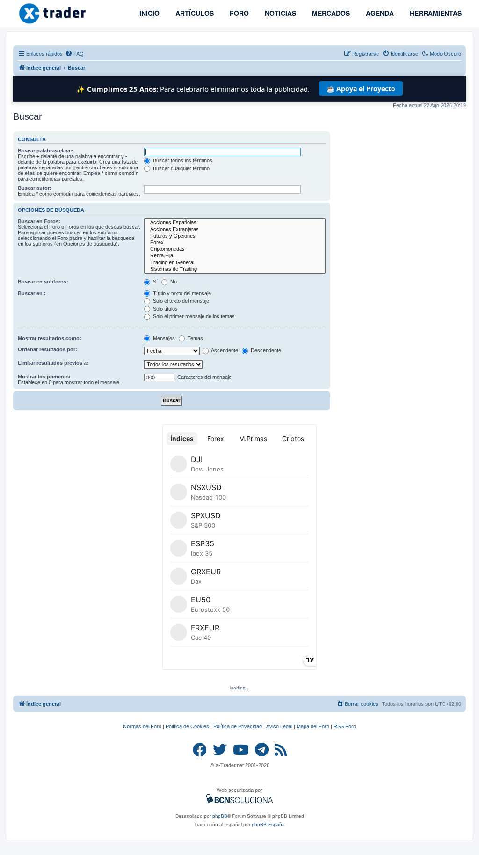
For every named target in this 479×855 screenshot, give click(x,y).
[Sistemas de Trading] (235, 269)
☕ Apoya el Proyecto (361, 88)
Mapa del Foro (313, 726)
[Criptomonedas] (235, 249)
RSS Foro (345, 726)
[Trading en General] (235, 263)
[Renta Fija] (235, 256)
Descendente (265, 350)
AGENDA (379, 13)
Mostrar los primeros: (44, 376)
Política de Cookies (187, 726)
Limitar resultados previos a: (53, 363)
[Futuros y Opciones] (235, 236)
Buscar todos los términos (182, 160)
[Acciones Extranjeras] (235, 229)
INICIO (149, 13)
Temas (194, 338)
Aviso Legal (279, 726)
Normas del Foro (142, 726)
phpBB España (268, 824)
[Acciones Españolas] (235, 222)
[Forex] (235, 242)
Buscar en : (32, 293)
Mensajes (163, 338)
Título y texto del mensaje (181, 293)
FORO (238, 13)
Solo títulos (165, 309)
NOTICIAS (279, 13)
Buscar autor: (34, 188)
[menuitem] (74, 53)
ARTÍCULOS (194, 13)
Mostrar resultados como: (49, 338)
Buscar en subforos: (43, 281)
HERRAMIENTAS (435, 13)
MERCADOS (330, 13)
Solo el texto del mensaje (180, 301)
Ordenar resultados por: (47, 349)
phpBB (219, 816)
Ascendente (224, 350)
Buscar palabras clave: (45, 150)
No (173, 281)
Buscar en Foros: (39, 221)
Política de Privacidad (237, 726)
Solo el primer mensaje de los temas (193, 316)
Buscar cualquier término (181, 168)
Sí (155, 281)
